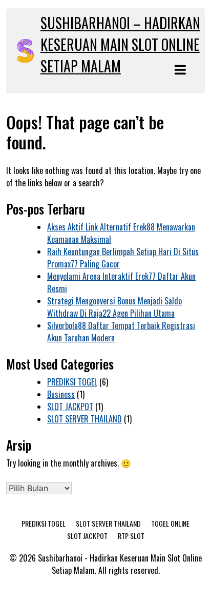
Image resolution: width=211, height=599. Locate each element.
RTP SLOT (131, 535)
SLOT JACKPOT (70, 406)
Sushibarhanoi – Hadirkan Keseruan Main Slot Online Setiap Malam (120, 44)
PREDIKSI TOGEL (72, 382)
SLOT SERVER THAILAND (84, 419)
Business (61, 394)
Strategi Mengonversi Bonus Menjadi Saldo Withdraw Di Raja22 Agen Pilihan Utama (114, 307)
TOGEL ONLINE (170, 523)
